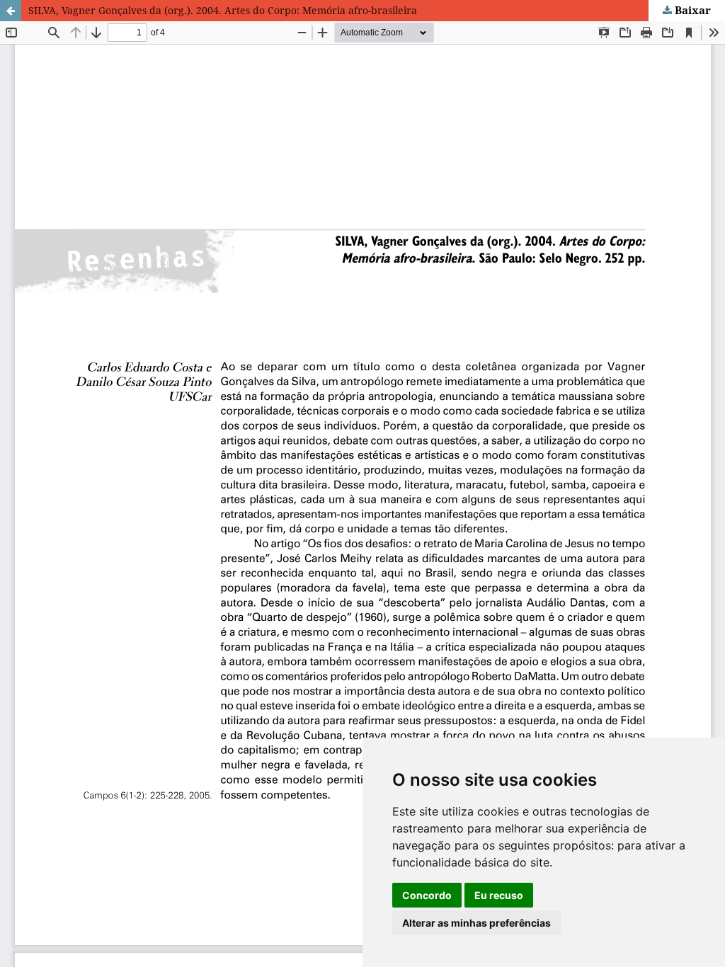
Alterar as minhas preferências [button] (476, 923)
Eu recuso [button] (498, 895)
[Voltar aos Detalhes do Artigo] (10, 10)
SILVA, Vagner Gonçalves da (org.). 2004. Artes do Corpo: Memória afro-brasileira (222, 10)
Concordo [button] (427, 895)
